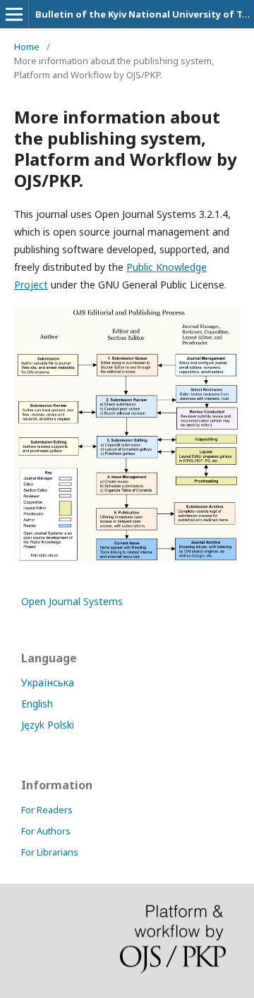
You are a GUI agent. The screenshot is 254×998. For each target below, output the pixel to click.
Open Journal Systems (72, 601)
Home (27, 46)
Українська (47, 682)
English (37, 703)
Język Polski (47, 724)
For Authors (46, 830)
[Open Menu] (14, 14)
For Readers (47, 809)
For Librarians (49, 852)
